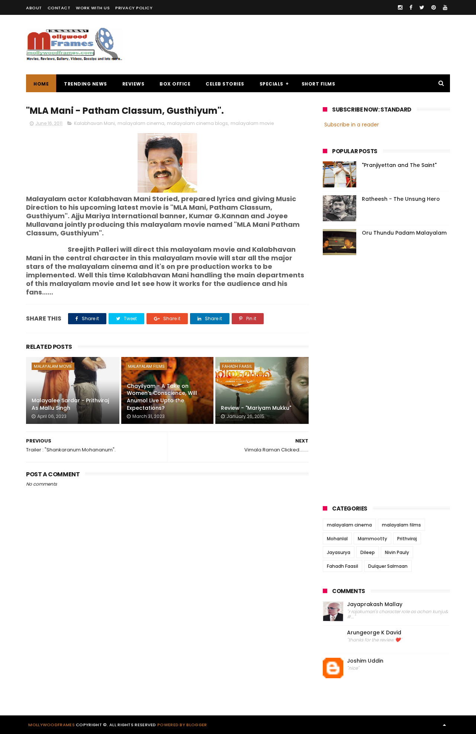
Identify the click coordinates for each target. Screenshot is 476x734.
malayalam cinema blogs (197, 123)
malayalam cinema (141, 123)
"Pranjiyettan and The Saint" (399, 165)
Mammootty (372, 538)
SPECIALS (271, 84)
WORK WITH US (93, 8)
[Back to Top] (444, 724)
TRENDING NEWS (85, 84)
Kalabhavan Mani (94, 123)
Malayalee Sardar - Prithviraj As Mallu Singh (70, 404)
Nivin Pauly (397, 552)
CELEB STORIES (225, 84)
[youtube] (445, 7)
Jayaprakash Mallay (374, 604)
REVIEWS (133, 84)
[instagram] (400, 7)
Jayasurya (338, 552)
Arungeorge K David (374, 633)
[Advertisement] (314, 44)
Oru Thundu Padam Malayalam (404, 232)
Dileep (367, 552)
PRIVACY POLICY (133, 8)
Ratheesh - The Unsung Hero (401, 199)
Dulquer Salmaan (388, 566)
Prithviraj (407, 538)
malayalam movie (252, 123)
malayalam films (146, 366)
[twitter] (422, 7)
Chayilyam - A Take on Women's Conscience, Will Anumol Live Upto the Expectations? (162, 397)
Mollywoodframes (51, 725)
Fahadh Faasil (237, 366)
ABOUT (34, 8)
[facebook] (411, 7)
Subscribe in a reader (351, 124)
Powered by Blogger (182, 725)
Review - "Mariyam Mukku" (256, 408)
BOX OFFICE (175, 84)
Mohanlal (337, 538)
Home (41, 84)
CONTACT (59, 8)
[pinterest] (433, 7)
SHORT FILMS (318, 84)
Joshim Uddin (365, 661)
